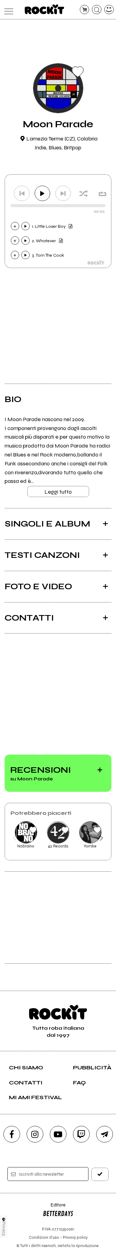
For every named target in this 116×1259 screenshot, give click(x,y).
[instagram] (35, 1134)
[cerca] (96, 9)
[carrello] (84, 9)
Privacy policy (75, 1237)
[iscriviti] (100, 1174)
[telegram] (104, 1134)
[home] (44, 9)
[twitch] (81, 1134)
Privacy (3, 1229)
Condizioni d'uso (44, 1237)
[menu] (7, 9)
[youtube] (58, 1134)
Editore (54, 1207)
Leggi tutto (58, 491)
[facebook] (11, 1134)
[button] (15, 838)
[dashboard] (109, 9)
